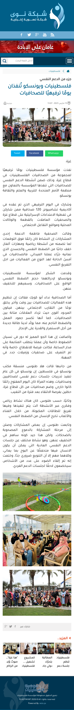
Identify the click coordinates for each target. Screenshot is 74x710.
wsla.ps (43, 703)
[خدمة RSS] (52, 35)
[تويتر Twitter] (29, 35)
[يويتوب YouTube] (44, 35)
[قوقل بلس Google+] (37, 35)
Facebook (34, 153)
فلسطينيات (54, 71)
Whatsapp (53, 153)
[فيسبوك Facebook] (21, 35)
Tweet (17, 153)
